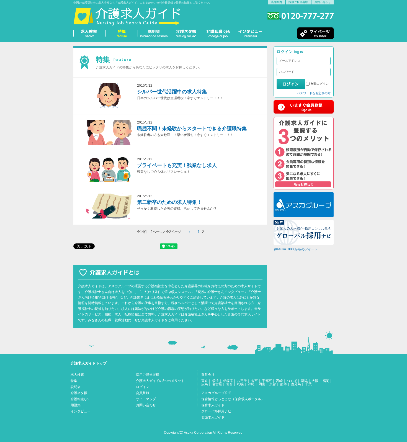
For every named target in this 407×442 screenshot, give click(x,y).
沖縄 (251, 384)
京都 (272, 384)
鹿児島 (296, 384)
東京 (204, 381)
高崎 (279, 381)
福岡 (326, 381)
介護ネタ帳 (79, 393)
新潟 (304, 381)
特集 (74, 381)
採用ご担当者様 (298, 2)
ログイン (142, 387)
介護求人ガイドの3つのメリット (160, 381)
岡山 (262, 384)
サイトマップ (146, 399)
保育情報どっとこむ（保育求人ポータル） (232, 399)
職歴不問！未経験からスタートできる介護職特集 (192, 128)
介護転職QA (80, 399)
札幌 (240, 384)
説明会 (76, 387)
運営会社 (208, 375)
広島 (204, 384)
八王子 (242, 381)
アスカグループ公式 (216, 393)
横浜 (215, 381)
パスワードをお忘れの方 (314, 93)
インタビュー (81, 411)
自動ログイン (319, 83)
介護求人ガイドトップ (89, 363)
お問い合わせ (322, 2)
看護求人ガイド (213, 417)
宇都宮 (267, 381)
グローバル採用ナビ (216, 411)
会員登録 (142, 393)
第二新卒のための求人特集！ (169, 202)
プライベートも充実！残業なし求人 (177, 165)
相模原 (228, 381)
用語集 (76, 405)
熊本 (283, 384)
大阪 (315, 381)
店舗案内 (276, 2)
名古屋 (217, 384)
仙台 (229, 384)
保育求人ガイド (213, 405)
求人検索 (77, 375)
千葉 (308, 384)
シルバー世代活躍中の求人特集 (172, 91)
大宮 (254, 381)
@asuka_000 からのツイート (296, 249)
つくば (292, 381)
